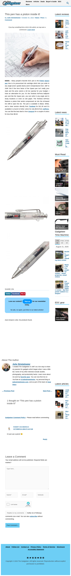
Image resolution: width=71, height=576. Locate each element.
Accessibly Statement (36, 549)
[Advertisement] (27, 179)
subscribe (33, 516)
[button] (67, 3)
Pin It (23, 294)
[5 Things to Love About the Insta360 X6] (60, 122)
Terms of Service (49, 547)
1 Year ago (57, 241)
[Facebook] (27, 558)
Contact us (25, 547)
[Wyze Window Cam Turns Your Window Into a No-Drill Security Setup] (60, 415)
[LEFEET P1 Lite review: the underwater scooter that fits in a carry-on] (60, 34)
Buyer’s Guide (51, 1)
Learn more (31, 29)
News (37, 18)
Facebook (15, 294)
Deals (43, 1)
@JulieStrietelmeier (28, 379)
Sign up (27, 301)
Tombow (32, 106)
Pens (42, 18)
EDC (59, 1)
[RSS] (40, 558)
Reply (45, 439)
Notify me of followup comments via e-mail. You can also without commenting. (24, 516)
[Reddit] (43, 558)
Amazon (31, 111)
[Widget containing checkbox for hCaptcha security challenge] (18, 504)
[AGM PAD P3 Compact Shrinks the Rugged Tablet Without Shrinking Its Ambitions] (60, 393)
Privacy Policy (36, 547)
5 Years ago (62, 241)
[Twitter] (30, 558)
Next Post (47, 391)
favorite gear (25, 377)
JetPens (46, 109)
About (8, 547)
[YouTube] (38, 558)
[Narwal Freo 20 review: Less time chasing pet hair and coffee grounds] (60, 45)
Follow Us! (15, 547)
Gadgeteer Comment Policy (15, 417)
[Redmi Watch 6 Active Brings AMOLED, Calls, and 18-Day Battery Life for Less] (60, 404)
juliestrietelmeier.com (20, 382)
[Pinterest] (35, 558)
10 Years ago (67, 241)
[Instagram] (33, 558)
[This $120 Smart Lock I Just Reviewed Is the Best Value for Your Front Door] (60, 24)
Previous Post (8, 391)
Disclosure (61, 547)
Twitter (8, 294)
